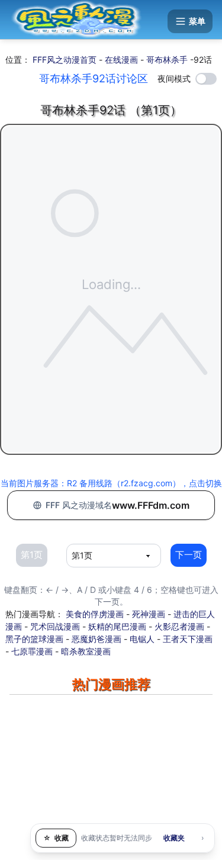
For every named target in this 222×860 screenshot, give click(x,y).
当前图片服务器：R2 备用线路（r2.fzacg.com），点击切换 (111, 483)
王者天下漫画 (188, 639)
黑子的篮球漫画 (34, 639)
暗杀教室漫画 (86, 651)
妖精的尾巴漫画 (117, 626)
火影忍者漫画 (179, 626)
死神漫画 (148, 614)
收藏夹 (174, 837)
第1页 (32, 554)
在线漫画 (121, 59)
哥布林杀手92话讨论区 (93, 78)
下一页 (188, 554)
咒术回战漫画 (55, 626)
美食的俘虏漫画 (95, 614)
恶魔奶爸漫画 (96, 639)
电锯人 (142, 639)
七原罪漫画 (32, 651)
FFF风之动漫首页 (64, 59)
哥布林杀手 (167, 59)
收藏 (56, 837)
